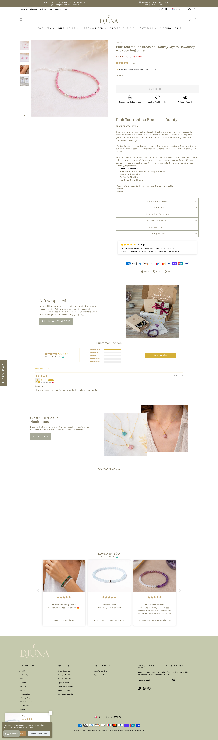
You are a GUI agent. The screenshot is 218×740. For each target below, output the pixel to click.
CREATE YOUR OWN (123, 28)
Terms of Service (25, 702)
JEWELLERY (44, 28)
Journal (66, 9)
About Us (33, 9)
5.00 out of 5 (64, 354)
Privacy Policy (24, 694)
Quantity (120, 75)
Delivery (43, 9)
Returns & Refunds (157, 221)
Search (22, 709)
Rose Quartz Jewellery (66, 694)
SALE (178, 28)
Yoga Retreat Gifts (101, 671)
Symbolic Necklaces (65, 675)
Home (118, 43)
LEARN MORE (30, 727)
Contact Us (23, 9)
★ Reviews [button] (3, 373)
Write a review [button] (160, 355)
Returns (22, 690)
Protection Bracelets (65, 686)
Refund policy (24, 698)
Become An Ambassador (103, 675)
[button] (122, 63)
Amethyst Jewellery (65, 690)
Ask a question (157, 234)
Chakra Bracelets (64, 679)
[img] (41, 376)
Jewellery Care (157, 227)
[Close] (50, 724)
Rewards (58, 9)
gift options (157, 208)
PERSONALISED (93, 28)
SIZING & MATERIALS (157, 201)
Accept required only (39, 734)
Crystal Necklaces (64, 683)
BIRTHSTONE (67, 28)
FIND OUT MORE (56, 321)
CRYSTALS (147, 28)
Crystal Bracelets (64, 671)
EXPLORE (41, 436)
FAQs (50, 9)
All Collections (24, 706)
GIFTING (165, 28)
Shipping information (157, 214)
